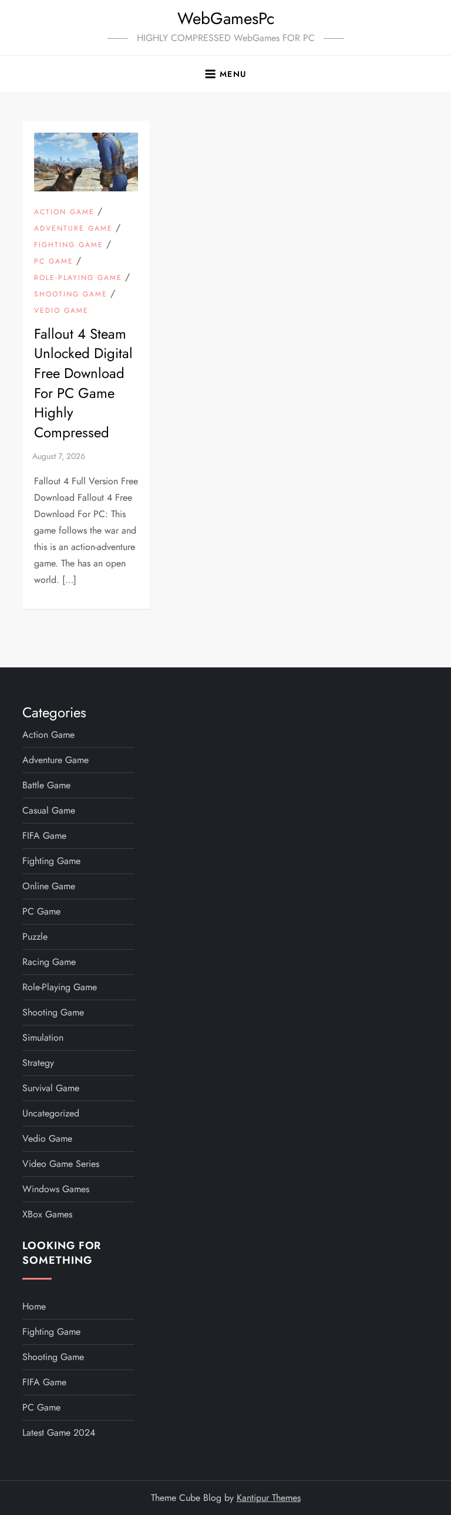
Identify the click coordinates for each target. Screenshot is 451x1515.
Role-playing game (78, 278)
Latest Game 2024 (58, 1432)
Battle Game (46, 785)
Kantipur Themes (269, 1497)
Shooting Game (70, 294)
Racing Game (49, 962)
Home (34, 1306)
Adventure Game (73, 229)
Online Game (48, 886)
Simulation (42, 1037)
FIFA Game (44, 835)
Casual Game (48, 810)
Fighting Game (68, 245)
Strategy (38, 1062)
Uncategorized (50, 1113)
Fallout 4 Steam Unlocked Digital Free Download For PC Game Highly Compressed (83, 383)
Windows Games (55, 1189)
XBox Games (47, 1214)
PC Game (53, 261)
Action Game (64, 212)
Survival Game (50, 1088)
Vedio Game (61, 311)
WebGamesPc (225, 18)
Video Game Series (60, 1163)
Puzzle (35, 936)
